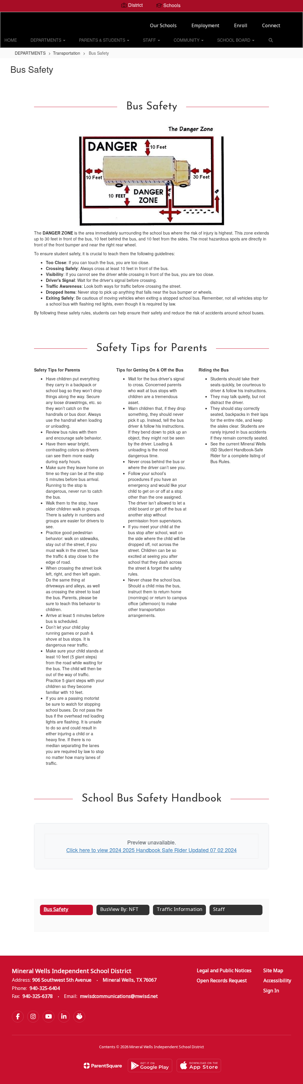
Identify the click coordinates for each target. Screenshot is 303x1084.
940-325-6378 (37, 996)
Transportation (66, 53)
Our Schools (163, 26)
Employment (205, 26)
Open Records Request (222, 981)
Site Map (273, 971)
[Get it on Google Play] (150, 1065)
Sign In (271, 991)
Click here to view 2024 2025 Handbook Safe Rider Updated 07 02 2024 (151, 850)
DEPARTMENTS (46, 40)
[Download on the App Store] (199, 1065)
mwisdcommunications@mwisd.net (119, 996)
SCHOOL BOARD (234, 40)
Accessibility (277, 981)
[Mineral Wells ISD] (151, 16)
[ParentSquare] (102, 1065)
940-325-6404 (45, 989)
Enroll (240, 26)
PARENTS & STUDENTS (102, 40)
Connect (271, 26)
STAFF (150, 40)
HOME (10, 40)
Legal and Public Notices (224, 971)
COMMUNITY (187, 40)
